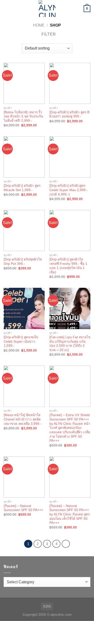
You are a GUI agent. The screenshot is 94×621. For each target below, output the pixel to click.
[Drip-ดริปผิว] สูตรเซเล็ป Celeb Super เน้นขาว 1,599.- (21, 341)
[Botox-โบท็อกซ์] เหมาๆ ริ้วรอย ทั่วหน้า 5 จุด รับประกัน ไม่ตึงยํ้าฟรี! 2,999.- (23, 116)
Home (39, 25)
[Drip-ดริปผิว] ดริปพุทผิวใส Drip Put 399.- (23, 262)
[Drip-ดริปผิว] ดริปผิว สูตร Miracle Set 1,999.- (22, 188)
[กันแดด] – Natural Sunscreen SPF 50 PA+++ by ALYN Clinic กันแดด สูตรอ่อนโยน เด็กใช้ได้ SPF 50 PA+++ (69, 514)
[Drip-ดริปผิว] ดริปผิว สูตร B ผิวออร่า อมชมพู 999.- (69, 114)
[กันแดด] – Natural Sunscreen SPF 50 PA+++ (23, 508)
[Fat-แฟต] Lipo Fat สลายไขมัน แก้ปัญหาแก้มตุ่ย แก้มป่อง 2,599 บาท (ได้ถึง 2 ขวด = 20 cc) (69, 343)
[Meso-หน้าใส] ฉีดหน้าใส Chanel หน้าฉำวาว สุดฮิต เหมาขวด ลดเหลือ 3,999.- (22, 419)
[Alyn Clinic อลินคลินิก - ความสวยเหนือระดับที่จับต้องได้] (47, 8)
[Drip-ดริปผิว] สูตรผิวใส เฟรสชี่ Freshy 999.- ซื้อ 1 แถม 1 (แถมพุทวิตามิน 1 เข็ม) (68, 266)
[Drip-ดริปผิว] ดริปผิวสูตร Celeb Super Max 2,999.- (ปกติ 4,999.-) (68, 190)
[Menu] (6, 8)
